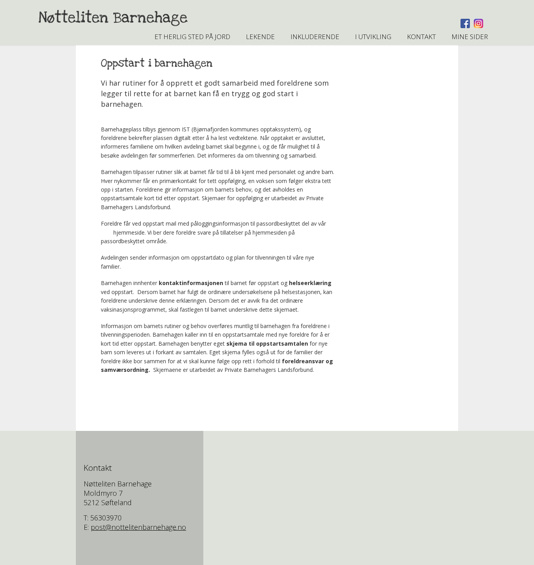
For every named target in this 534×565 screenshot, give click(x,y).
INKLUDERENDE (314, 36)
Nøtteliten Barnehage (113, 17)
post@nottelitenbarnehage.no (138, 527)
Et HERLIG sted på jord (192, 36)
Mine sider (470, 36)
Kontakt (421, 36)
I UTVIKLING (373, 36)
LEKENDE (260, 36)
